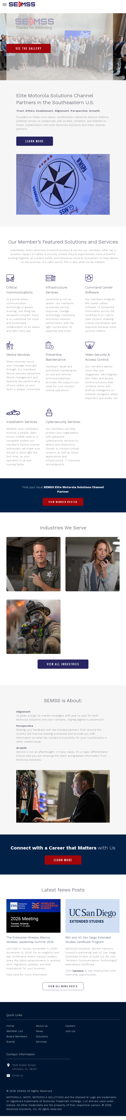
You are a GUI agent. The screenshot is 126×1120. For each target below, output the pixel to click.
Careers (78, 970)
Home (10, 1025)
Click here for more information (26, 974)
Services (41, 1041)
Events (10, 1041)
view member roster (63, 501)
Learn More (63, 860)
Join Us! (70, 1031)
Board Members (16, 1036)
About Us (42, 1025)
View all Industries (63, 664)
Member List (14, 1031)
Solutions (42, 1036)
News (39, 1031)
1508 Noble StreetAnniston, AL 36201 (24, 1067)
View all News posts (62, 986)
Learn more (34, 141)
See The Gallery (29, 48)
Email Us (17, 1075)
